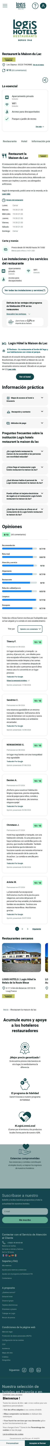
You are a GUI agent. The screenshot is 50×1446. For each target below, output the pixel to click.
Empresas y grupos (9, 1309)
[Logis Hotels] (21, 5)
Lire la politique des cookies (13, 1434)
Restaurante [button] (10, 141)
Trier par (11, 628)
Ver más (39, 126)
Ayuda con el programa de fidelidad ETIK (17, 1274)
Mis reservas (6, 1265)
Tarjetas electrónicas (10, 1305)
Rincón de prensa (8, 1317)
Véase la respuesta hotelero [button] (17, 680)
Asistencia (6, 1348)
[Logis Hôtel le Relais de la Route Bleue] (21, 957)
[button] (5, 6)
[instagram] (31, 1370)
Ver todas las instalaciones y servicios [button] (25, 290)
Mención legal (7, 1332)
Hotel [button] (24, 141)
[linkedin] (38, 1370)
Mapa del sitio (7, 1353)
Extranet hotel (7, 1296)
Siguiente (33, 929)
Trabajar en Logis (8, 1313)
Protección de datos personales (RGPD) (17, 1336)
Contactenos (7, 1278)
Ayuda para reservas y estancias (14, 1270)
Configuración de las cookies (13, 1340)
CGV (3, 1344)
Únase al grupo (7, 1301)
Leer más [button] (6, 194)
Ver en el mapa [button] (38, 65)
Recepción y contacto (21, 411)
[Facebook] (24, 1370)
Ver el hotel (25, 376)
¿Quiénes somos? (8, 1292)
